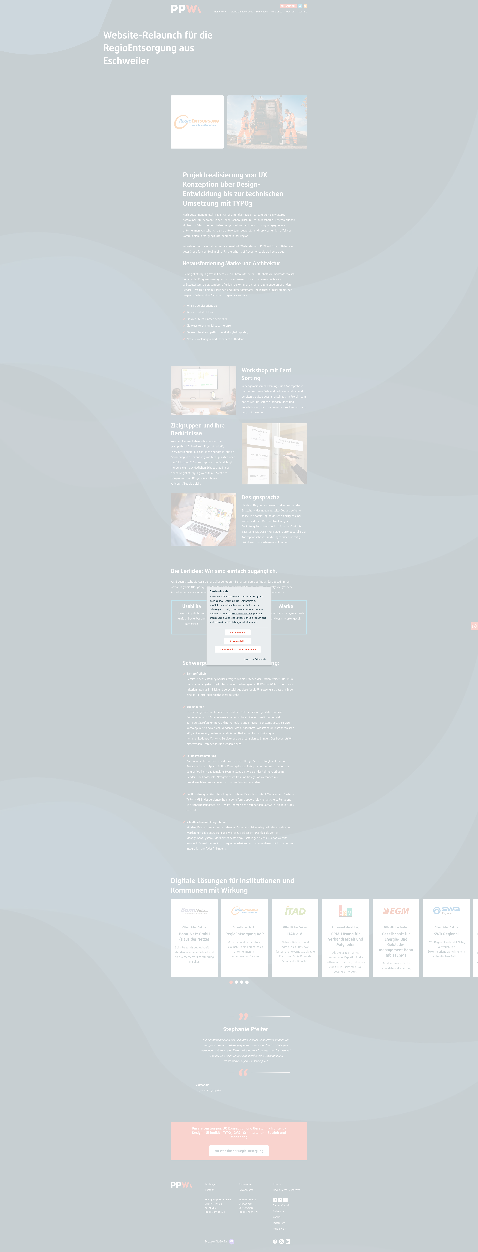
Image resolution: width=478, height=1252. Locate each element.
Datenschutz (260, 659)
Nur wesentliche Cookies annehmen (238, 649)
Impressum (249, 659)
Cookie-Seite (224, 617)
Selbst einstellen (238, 641)
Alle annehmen (237, 632)
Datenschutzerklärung (243, 613)
